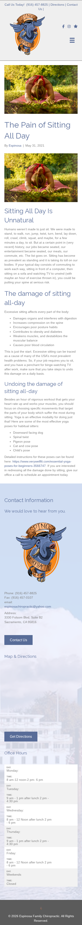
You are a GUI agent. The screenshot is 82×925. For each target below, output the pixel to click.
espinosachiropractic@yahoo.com (27, 606)
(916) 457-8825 (37, 4)
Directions (57, 4)
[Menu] (72, 40)
